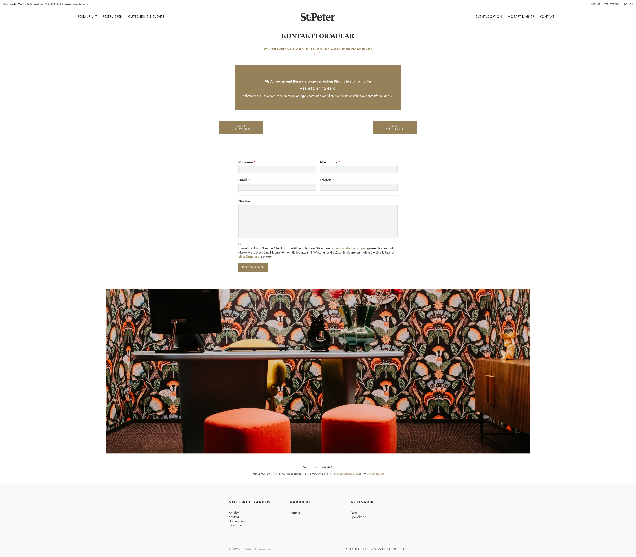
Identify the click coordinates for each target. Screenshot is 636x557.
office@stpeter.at (249, 256)
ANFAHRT (595, 4)
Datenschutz (237, 521)
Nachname (330, 162)
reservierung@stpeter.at (77, 3)
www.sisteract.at (375, 473)
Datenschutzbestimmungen (348, 248)
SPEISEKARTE (395, 128)
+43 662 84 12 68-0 (53, 3)
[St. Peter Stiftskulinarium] (318, 16)
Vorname (247, 162)
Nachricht (246, 201)
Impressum (235, 525)
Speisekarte (358, 516)
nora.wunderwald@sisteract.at (345, 473)
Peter (353, 512)
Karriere (295, 512)
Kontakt (234, 516)
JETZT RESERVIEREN (612, 4)
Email (244, 180)
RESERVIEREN (241, 128)
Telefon (327, 180)
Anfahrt (234, 512)
